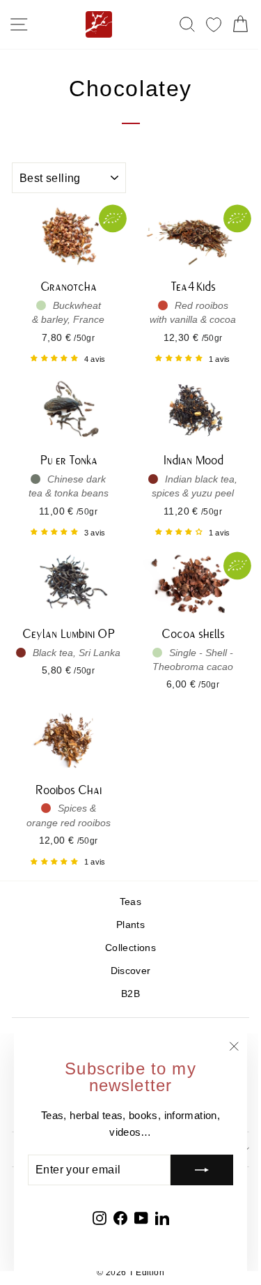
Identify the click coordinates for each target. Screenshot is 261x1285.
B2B (130, 994)
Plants (130, 925)
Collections (130, 948)
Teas (130, 902)
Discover (131, 971)
